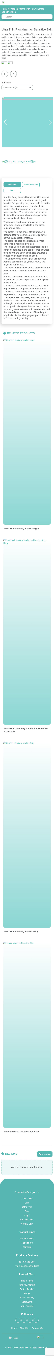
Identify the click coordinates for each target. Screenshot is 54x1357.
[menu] (51, 2)
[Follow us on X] (23, 1320)
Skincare (27, 1247)
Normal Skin (27, 1224)
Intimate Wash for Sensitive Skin (21, 1131)
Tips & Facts (27, 1281)
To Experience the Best (27, 1266)
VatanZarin (27, 1302)
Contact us (37, 1328)
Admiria (4, 2)
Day (27, 1211)
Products (13, 9)
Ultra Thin (27, 1207)
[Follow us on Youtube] (36, 1320)
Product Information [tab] (31, 184)
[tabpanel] (27, 258)
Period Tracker (27, 1289)
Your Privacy (27, 1306)
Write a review (45, 1154)
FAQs (27, 1293)
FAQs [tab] (12, 190)
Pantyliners (27, 1243)
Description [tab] (12, 184)
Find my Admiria (27, 1285)
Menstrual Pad (27, 1238)
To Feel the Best (27, 1262)
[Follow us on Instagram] (17, 1320)
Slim (27, 1203)
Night (27, 1215)
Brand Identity (27, 1297)
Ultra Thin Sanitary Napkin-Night (21, 528)
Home (5, 9)
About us (24, 1328)
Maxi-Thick (27, 1198)
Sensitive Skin (27, 1219)
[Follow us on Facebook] (30, 1320)
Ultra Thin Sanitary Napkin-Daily (21, 931)
